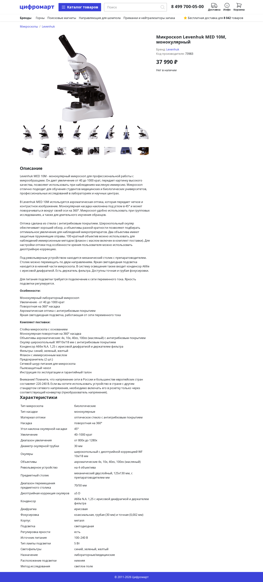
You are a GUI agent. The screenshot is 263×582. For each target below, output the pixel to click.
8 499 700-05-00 (187, 6)
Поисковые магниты (61, 18)
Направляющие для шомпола (100, 18)
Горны (40, 18)
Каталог (82, 7)
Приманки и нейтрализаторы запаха (149, 18)
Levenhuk (48, 26)
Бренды (25, 18)
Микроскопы (29, 26)
